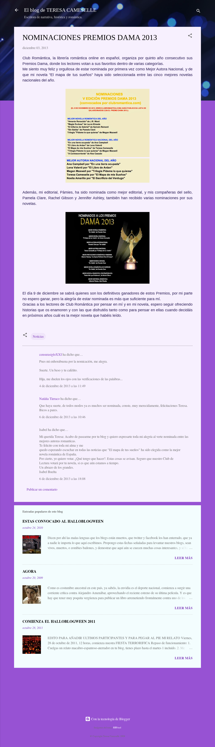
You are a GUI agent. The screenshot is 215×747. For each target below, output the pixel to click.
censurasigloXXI (50, 354)
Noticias (38, 336)
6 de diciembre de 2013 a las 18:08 (62, 478)
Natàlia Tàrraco (49, 398)
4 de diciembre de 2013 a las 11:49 (62, 386)
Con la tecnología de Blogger (110, 719)
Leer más (184, 557)
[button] (190, 36)
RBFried (117, 727)
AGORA (29, 571)
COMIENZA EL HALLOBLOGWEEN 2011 (58, 621)
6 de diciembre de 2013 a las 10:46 (62, 417)
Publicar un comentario (42, 489)
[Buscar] (198, 11)
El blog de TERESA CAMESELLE (60, 10)
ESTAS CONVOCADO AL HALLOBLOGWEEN (63, 521)
